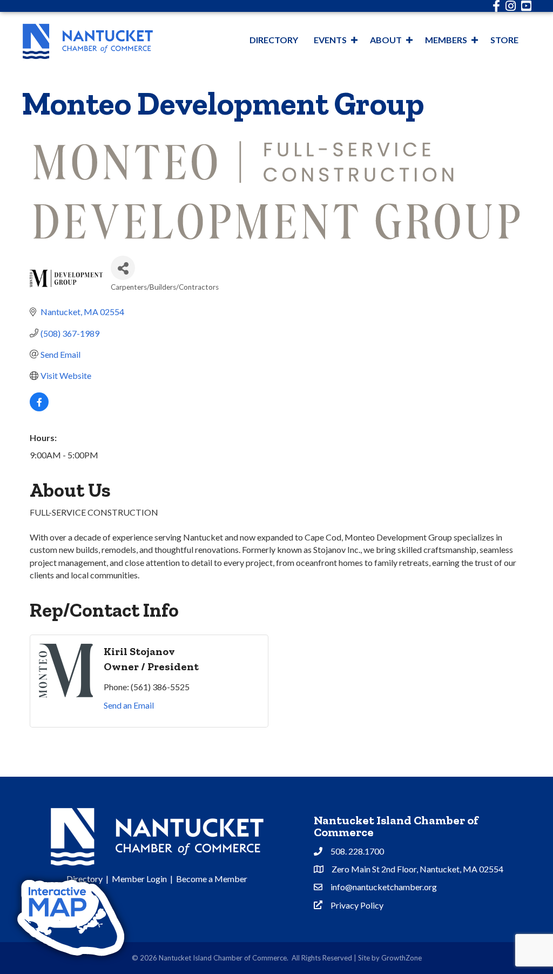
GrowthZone (401, 957)
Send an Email (129, 705)
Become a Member (211, 878)
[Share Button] (123, 268)
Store (504, 40)
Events (330, 40)
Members (446, 40)
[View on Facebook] (39, 408)
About (386, 40)
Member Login (139, 878)
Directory (273, 40)
